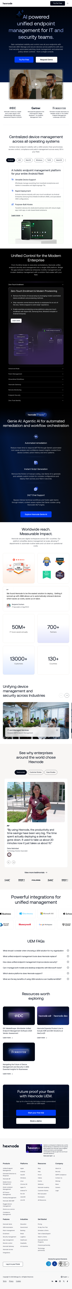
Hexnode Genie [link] (7, 1224)
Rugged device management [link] (7, 1205)
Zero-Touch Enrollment (16, 284)
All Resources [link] (42, 1200)
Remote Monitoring (14, 390)
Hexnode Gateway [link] (8, 1246)
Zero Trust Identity (14, 400)
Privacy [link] (11, 1281)
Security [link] (57, 1171)
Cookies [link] (18, 1281)
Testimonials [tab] (21, 772)
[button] (67, 3)
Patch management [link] (9, 1230)
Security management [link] (9, 1237)
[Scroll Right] (67, 695)
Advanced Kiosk (13, 368)
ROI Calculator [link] (42, 1193)
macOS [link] (22, 1174)
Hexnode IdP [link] (6, 1179)
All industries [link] (24, 1246)
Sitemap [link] (57, 1181)
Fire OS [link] (22, 1193)
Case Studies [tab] (50, 772)
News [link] (57, 1184)
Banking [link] (22, 1230)
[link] (52, 1281)
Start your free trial (36, 1113)
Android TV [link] (23, 1190)
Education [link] (23, 1224)
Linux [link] (21, 1181)
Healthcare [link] (23, 1240)
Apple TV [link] (23, 1187)
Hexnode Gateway (14, 384)
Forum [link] (40, 1174)
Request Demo (46, 60)
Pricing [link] (40, 1224)
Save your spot (48, 1156)
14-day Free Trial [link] (43, 1227)
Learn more (15, 215)
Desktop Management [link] (9, 1197)
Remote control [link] (7, 1243)
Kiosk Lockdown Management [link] (8, 1188)
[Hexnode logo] (7, 3)
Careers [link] (57, 1187)
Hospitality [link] (23, 1243)
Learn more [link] (7, 1037)
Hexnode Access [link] (8, 1249)
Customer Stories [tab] (35, 772)
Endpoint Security (14, 395)
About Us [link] (58, 1168)
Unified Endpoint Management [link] (8, 1169)
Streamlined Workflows (16, 379)
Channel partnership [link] (44, 1245)
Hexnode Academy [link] (43, 1187)
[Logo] (11, 1150)
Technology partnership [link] (41, 1249)
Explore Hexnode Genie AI (36, 514)
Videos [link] (40, 1178)
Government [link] (24, 1227)
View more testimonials (34, 872)
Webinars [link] (41, 1184)
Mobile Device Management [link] (7, 1183)
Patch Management (15, 374)
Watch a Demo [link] (42, 1237)
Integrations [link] (6, 1252)
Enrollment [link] (6, 1233)
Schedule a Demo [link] (43, 1230)
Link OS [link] (22, 1200)
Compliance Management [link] (7, 1213)
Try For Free (57, 3)
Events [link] (40, 1181)
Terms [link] (4, 1281)
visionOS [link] (22, 1197)
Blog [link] (39, 1168)
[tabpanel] (36, 205)
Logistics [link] (23, 1237)
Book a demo (36, 1121)
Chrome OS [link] (23, 1184)
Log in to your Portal (13, 1264)
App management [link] (8, 1240)
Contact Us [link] (58, 1178)
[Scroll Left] (61, 695)
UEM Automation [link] (8, 1227)
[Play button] (36, 84)
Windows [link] (23, 1178)
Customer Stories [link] (43, 1190)
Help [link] (39, 1171)
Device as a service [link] (9, 1209)
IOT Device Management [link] (7, 1193)
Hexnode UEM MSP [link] (8, 1201)
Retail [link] (22, 1233)
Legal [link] (57, 1190)
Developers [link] (41, 1197)
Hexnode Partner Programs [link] (43, 1241)
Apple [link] (22, 1168)
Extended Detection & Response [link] (9, 1174)
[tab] (10, 160)
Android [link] (22, 1171)
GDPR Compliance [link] (60, 1174)
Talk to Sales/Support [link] (44, 1233)
